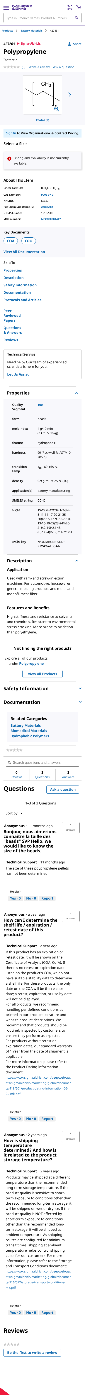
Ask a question (64, 67)
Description (13, 277)
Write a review (39, 67)
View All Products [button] (42, 673)
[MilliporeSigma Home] (22, 7)
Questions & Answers (12, 330)
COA (10, 240)
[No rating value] (12, 67)
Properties (12, 270)
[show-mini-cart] (79, 7)
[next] (69, 94)
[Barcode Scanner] (69, 7)
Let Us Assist (18, 374)
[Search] (76, 17)
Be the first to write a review (34, 1353)
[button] (70, 827)
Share (77, 44)
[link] (14, 750)
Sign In (11, 133)
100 (40, 405)
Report (47, 898)
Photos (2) (42, 120)
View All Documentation (24, 252)
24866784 (47, 207)
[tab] (11, 30)
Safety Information (20, 285)
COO (29, 240)
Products (7, 30)
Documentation (17, 292)
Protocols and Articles (22, 299)
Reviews (10, 339)
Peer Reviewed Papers (12, 315)
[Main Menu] (6, 7)
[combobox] (42, 17)
